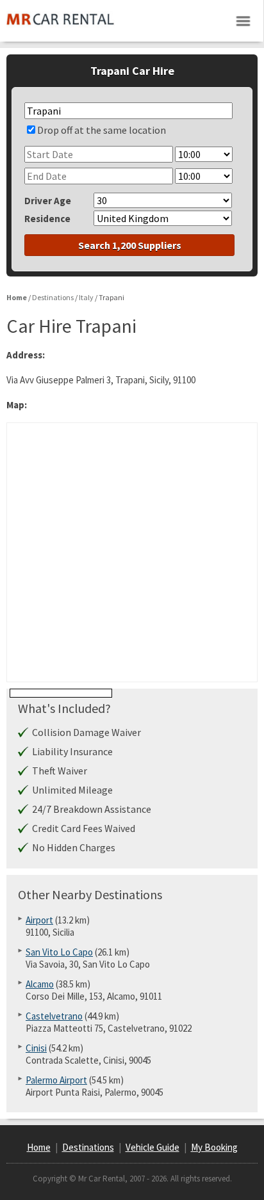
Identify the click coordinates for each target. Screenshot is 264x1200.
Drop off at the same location (101, 130)
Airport (39, 920)
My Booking (214, 1147)
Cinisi (36, 1048)
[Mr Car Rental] (60, 29)
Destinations (88, 1147)
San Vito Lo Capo (59, 952)
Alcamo (40, 984)
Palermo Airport (56, 1080)
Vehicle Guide (152, 1147)
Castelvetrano (54, 1016)
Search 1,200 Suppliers (129, 245)
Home (39, 1147)
